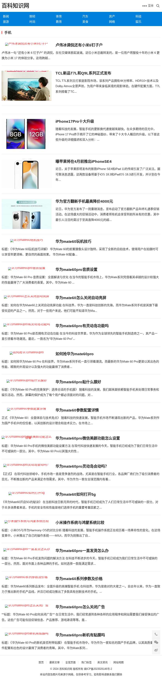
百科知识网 (15, 6)
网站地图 (118, 662)
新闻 (6, 16)
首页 (41, 662)
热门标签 (86, 662)
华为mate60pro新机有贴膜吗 (80, 635)
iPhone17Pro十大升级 (75, 121)
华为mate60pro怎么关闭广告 (80, 607)
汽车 (85, 16)
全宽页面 (70, 662)
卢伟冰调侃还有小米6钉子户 (79, 45)
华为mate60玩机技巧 (73, 241)
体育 (59, 16)
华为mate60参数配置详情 (77, 410)
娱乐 (138, 21)
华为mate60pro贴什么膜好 (78, 382)
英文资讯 (102, 662)
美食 (85, 21)
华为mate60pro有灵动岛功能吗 (82, 326)
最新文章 (54, 662)
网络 (112, 21)
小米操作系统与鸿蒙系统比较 (80, 523)
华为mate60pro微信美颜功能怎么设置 (88, 438)
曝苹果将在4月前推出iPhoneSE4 (84, 161)
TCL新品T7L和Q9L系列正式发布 (83, 73)
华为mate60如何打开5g (76, 494)
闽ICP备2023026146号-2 (98, 668)
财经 (32, 16)
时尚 (32, 21)
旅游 (6, 21)
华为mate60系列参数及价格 (79, 579)
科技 (138, 16)
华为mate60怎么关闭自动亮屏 (81, 298)
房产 (112, 16)
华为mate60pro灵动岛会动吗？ (82, 466)
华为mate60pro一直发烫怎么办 (82, 551)
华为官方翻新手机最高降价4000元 (84, 201)
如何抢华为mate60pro (75, 354)
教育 (59, 21)
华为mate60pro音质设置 (76, 270)
